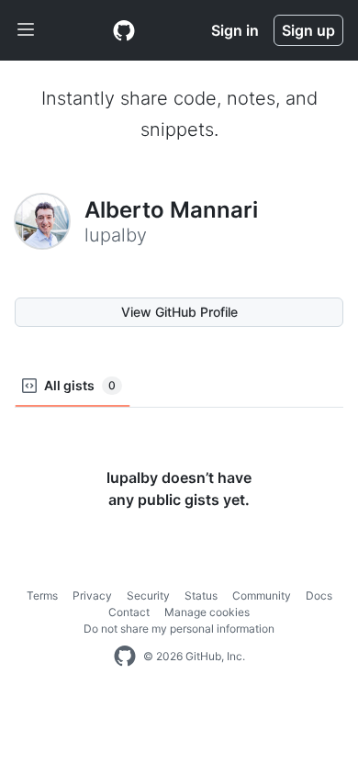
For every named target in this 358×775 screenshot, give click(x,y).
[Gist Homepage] (124, 30)
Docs (319, 595)
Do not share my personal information (179, 628)
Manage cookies (207, 612)
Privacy (92, 595)
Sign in (235, 30)
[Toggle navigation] (26, 30)
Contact (129, 612)
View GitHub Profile (179, 312)
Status (201, 595)
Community (261, 595)
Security (148, 595)
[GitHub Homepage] (125, 656)
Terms (42, 595)
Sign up (308, 30)
